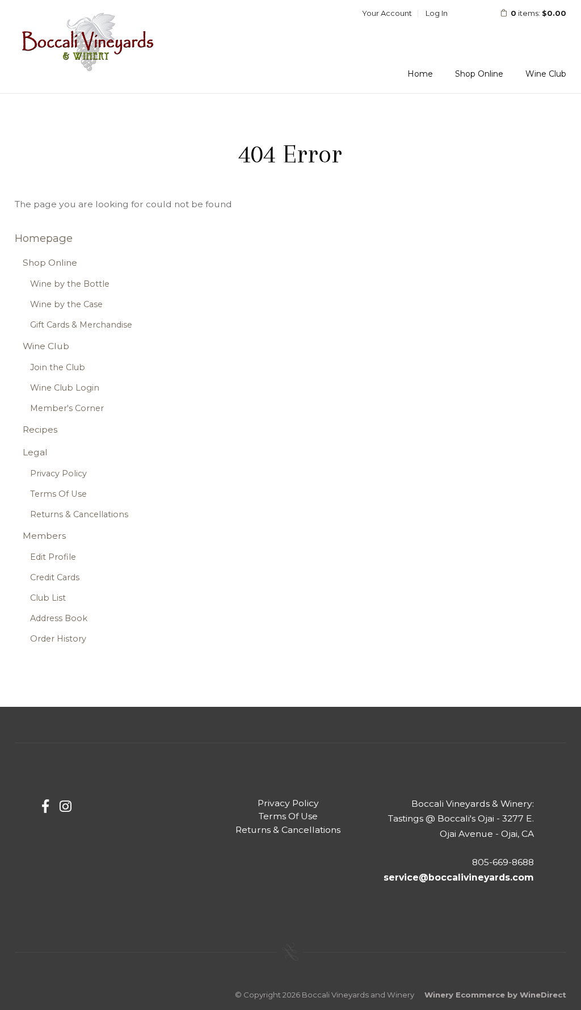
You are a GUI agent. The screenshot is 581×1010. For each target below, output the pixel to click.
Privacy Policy (58, 473)
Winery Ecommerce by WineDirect (495, 994)
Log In (437, 13)
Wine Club (545, 74)
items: (538, 13)
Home (420, 74)
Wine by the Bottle (70, 284)
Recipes (40, 429)
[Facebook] (45, 806)
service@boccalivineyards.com (459, 877)
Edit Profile (53, 557)
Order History (58, 639)
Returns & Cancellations (79, 514)
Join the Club (57, 367)
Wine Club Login (64, 388)
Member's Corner (67, 408)
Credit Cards (54, 577)
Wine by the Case (66, 304)
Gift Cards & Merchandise (81, 325)
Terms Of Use (58, 494)
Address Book (58, 618)
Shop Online (479, 74)
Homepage (44, 238)
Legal (35, 452)
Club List (48, 598)
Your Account (387, 13)
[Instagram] (65, 806)
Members (44, 535)
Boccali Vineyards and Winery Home (88, 42)
